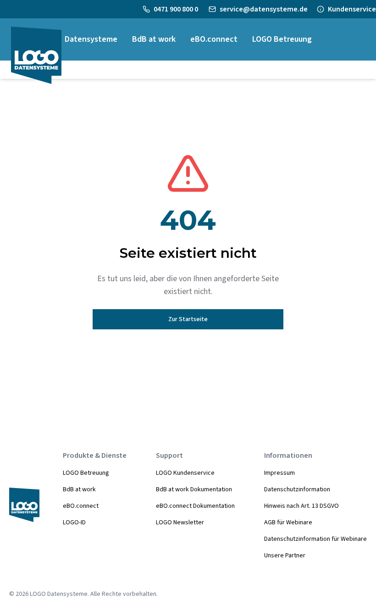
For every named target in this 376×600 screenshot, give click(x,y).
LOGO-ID (74, 522)
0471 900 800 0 (176, 9)
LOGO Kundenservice (185, 473)
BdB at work (79, 489)
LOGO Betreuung (86, 473)
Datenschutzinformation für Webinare (315, 539)
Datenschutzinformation (297, 489)
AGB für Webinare (288, 522)
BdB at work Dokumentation (194, 489)
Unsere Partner (284, 555)
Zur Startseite (188, 319)
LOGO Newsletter (180, 522)
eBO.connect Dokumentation (195, 506)
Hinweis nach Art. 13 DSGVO (301, 506)
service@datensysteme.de (264, 9)
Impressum (279, 473)
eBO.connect (81, 506)
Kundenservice (352, 9)
